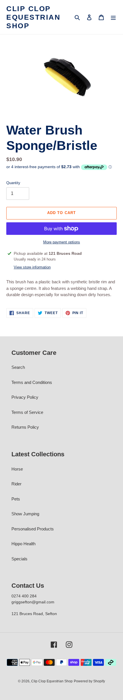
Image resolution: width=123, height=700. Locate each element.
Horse (17, 469)
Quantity (13, 183)
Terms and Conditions (31, 382)
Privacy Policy (24, 397)
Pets (15, 498)
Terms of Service (27, 412)
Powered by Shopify (89, 681)
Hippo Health (23, 543)
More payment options (61, 242)
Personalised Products (32, 528)
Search (18, 367)
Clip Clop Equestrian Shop (33, 17)
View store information (32, 267)
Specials (19, 558)
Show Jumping (25, 513)
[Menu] (113, 17)
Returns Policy (25, 427)
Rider (16, 483)
